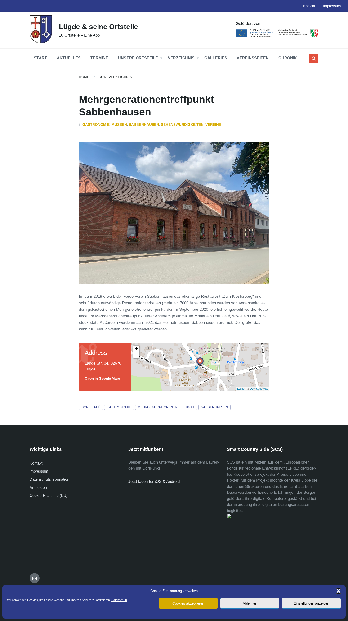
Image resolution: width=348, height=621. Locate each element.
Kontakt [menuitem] (309, 6)
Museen (119, 125)
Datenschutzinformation (49, 479)
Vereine (213, 125)
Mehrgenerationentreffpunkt (166, 407)
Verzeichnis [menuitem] (181, 58)
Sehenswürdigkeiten (182, 125)
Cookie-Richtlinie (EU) (48, 495)
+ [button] (136, 348)
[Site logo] (41, 42)
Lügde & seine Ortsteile (98, 27)
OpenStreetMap (259, 388)
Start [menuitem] (40, 58)
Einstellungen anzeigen (311, 603)
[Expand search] (313, 58)
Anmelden (38, 487)
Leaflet (241, 388)
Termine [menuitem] (99, 58)
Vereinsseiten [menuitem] (253, 58)
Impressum (39, 471)
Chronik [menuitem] (287, 58)
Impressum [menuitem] (332, 6)
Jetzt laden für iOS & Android (154, 481)
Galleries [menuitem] (215, 58)
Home (84, 77)
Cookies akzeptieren (188, 603)
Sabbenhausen (144, 125)
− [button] (136, 354)
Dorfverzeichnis (115, 77)
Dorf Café (90, 407)
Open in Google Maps (103, 378)
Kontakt (36, 463)
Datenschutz (119, 600)
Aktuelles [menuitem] (69, 58)
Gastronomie (96, 125)
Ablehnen (250, 603)
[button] (338, 591)
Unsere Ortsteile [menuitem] (138, 58)
